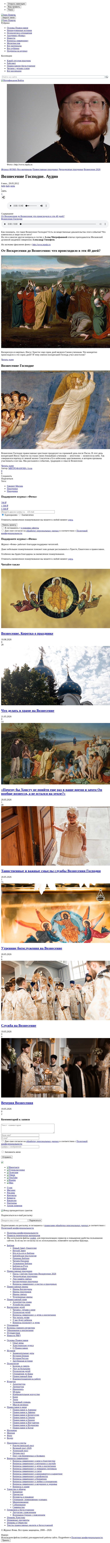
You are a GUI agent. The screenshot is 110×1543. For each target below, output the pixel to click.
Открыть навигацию (16, 4)
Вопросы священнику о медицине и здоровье (35, 1484)
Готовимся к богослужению (20, 1510)
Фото (9, 1435)
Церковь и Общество (17, 1522)
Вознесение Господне (11, 219)
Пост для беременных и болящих (29, 1456)
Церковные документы (18, 1520)
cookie (33, 1238)
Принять (5, 1540)
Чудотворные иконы (23, 1297)
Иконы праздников (22, 1292)
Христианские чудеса (23, 1345)
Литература (18, 1386)
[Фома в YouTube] (12, 1177)
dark (8, 186)
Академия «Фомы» (16, 35)
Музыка (16, 1392)
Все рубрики (13, 48)
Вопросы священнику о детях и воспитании (34, 1315)
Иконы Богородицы (22, 1289)
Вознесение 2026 (92, 169)
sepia (12, 186)
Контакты (11, 1195)
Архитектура (19, 1384)
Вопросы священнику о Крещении (30, 1479)
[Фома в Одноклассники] (16, 1170)
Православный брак (22, 1376)
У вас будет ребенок (22, 1320)
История (11, 1350)
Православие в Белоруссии (26, 1415)
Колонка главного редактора (21, 1328)
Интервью (12, 1430)
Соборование (19, 1504)
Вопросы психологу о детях (26, 1322)
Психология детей (21, 1312)
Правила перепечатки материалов (23, 1235)
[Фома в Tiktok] (11, 1175)
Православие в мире (17, 1407)
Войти (21, 80)
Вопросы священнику (17, 40)
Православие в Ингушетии (26, 1422)
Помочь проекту (9, 525)
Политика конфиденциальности (22, 1233)
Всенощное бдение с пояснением (29, 1515)
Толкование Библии (22, 1263)
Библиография (20, 1268)
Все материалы (14, 46)
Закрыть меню (8, 18)
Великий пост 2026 (22, 1448)
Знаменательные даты (23, 1353)
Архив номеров (14, 1205)
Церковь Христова (16, 1517)
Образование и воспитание (20, 1330)
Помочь (12, 15)
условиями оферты (29, 528)
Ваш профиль (14, 7)
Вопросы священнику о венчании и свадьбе (34, 1463)
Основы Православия (17, 28)
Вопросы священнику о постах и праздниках (35, 1284)
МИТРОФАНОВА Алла (20, 468)
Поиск (10, 10)
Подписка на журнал (17, 51)
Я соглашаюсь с (22, 528)
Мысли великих (20, 1404)
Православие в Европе (24, 1420)
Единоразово (11, 515)
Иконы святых (20, 1294)
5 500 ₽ (4, 509)
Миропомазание (21, 1502)
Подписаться (35, 1220)
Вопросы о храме (21, 1486)
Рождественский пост (23, 1445)
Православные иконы (17, 1286)
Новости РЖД (14, 1335)
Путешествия (13, 1333)
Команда (11, 1198)
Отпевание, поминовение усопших (30, 1499)
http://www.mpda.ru (41, 244)
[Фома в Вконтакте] (13, 1167)
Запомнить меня (12, 1152)
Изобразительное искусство (26, 1394)
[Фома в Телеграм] (12, 1172)
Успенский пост (20, 1450)
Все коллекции (14, 71)
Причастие (18, 1494)
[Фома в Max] (10, 1183)
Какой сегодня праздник (19, 60)
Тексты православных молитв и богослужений (30, 1525)
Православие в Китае (23, 1428)
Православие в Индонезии (26, 1425)
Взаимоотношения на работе (27, 1379)
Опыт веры (18, 1343)
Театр (15, 1399)
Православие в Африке (24, 1412)
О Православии (20, 1348)
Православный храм (17, 1299)
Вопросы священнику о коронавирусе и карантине (37, 1474)
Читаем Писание (21, 1261)
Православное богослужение (21, 66)
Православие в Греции (24, 1417)
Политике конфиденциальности (87, 1537)
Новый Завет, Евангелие (25, 1248)
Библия (10, 1245)
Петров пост (19, 1453)
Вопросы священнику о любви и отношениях (35, 1481)
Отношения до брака (23, 1374)
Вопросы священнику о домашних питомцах (35, 1468)
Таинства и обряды (16, 1489)
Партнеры (12, 1203)
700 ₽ (3, 502)
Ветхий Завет (19, 1250)
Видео (10, 1438)
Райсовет (11, 63)
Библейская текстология (24, 1256)
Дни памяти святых (22, 1279)
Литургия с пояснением (24, 1512)
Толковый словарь (22, 1402)
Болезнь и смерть (21, 1366)
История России (21, 1358)
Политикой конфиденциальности (17, 1228)
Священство (19, 1507)
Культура (11, 1381)
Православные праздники (45, 169)
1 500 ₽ (4, 506)
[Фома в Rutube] (11, 1180)
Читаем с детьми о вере (18, 68)
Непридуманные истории (19, 30)
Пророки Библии (21, 1258)
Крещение (18, 1492)
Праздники (12, 488)
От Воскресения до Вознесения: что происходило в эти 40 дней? (32, 216)
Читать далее (7, 359)
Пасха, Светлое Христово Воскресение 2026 (34, 1274)
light (3, 186)
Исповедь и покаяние (23, 1497)
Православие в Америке (24, 1410)
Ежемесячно (28, 515)
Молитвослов (13, 43)
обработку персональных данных (42, 531)
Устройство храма (21, 1304)
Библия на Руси (20, 1266)
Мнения (11, 1433)
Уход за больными (21, 1368)
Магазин (11, 1190)
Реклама (11, 1193)
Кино (15, 1397)
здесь (70, 520)
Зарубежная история (23, 1361)
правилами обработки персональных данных (66, 1225)
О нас (9, 1187)
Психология (13, 1363)
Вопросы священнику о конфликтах (30, 1476)
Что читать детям (21, 1317)
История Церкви (21, 1356)
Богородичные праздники (25, 1281)
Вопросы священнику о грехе (27, 1471)
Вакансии (11, 1200)
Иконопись (18, 1389)
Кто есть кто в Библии (23, 1253)
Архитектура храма (22, 1302)
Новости (11, 38)
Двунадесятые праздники (70, 169)
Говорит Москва (15, 486)
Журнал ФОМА (9, 169)
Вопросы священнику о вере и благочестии (34, 1461)
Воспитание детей (16, 1307)
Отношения (12, 1325)
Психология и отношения (19, 33)
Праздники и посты (16, 1443)
